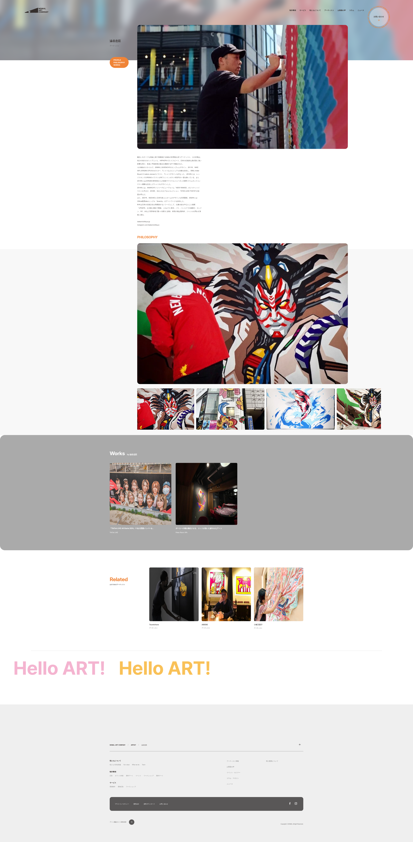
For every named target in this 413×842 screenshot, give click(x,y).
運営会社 (136, 804)
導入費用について (272, 761)
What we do (135, 765)
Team (143, 765)
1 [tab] (264, 431)
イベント (138, 776)
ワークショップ (149, 776)
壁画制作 (112, 787)
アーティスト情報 (233, 761)
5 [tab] (277, 431)
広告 (111, 776)
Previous (139, 409)
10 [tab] (293, 431)
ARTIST (133, 745)
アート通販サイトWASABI (118, 822)
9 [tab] (290, 431)
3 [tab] (270, 431)
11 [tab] (296, 431)
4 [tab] (274, 431)
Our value (126, 765)
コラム (351, 10)
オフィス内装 (119, 776)
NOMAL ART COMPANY (117, 745)
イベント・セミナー (233, 772)
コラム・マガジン (233, 778)
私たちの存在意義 (115, 765)
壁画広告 (120, 787)
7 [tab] (283, 431)
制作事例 (293, 10)
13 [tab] (303, 431)
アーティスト (329, 10)
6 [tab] (280, 431)
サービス (303, 10)
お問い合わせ (163, 804)
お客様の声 (342, 10)
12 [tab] (299, 431)
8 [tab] (287, 431)
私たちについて (315, 10)
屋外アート (129, 776)
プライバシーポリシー (122, 804)
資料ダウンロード (149, 804)
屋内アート (159, 776)
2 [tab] (267, 431)
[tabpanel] (160, 409)
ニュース (361, 10)
